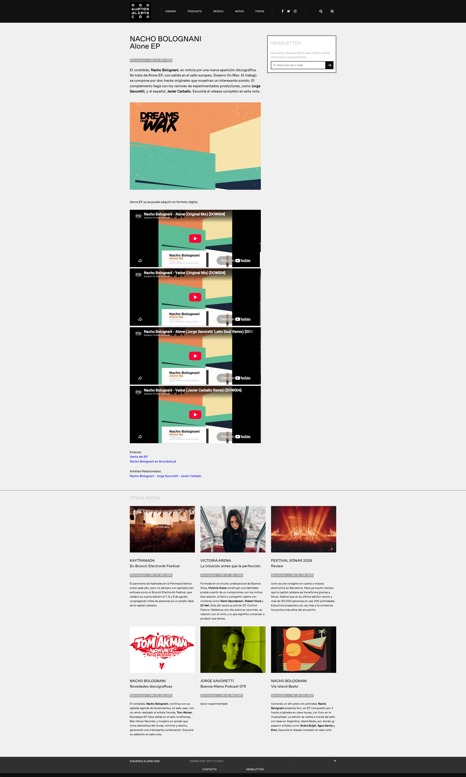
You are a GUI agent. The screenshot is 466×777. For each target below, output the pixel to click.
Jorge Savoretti (167, 476)
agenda (170, 11)
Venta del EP (139, 457)
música (218, 11)
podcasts (195, 11)
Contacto (209, 769)
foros (259, 11)
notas (239, 11)
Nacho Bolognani (142, 476)
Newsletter (255, 769)
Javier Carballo (191, 476)
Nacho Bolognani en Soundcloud (153, 461)
